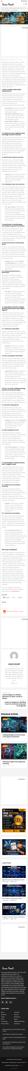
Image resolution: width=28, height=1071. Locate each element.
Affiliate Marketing (19, 1021)
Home (2, 8)
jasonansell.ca (16, 591)
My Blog (16, 1014)
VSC (4, 613)
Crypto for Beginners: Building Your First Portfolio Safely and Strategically (15, 704)
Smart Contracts (19, 611)
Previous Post (6, 693)
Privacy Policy (5, 1023)
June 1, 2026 (7, 765)
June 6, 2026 (7, 739)
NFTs (10, 611)
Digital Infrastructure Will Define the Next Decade (14, 1030)
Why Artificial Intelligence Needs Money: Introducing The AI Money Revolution (13, 1047)
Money (6, 8)
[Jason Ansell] (8, 4)
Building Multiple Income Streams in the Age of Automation (14, 736)
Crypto (3, 1017)
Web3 (2, 1019)
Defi (7, 611)
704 (16, 666)
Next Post (22, 700)
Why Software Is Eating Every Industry (12, 898)
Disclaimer (17, 1023)
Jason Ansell (6, 59)
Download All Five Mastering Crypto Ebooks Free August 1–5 (14, 1043)
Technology (4, 1021)
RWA (13, 611)
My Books (3, 1014)
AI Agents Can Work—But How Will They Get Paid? (14, 1038)
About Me (16, 1012)
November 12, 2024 (17, 59)
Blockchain (17, 1017)
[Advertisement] (14, 41)
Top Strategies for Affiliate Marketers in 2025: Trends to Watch (12, 696)
